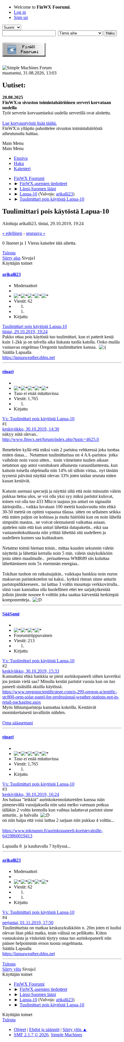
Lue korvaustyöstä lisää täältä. (29, 123)
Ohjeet (20, 1029)
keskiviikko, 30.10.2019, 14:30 (30, 429)
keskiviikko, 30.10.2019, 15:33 (30, 671)
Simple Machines (66, 1034)
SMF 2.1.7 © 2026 (31, 1034)
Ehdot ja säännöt (44, 1029)
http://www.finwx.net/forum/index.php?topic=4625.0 (50, 439)
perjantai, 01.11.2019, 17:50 (27, 922)
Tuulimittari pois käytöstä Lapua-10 (34, 326)
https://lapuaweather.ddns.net (28, 357)
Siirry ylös (11, 969)
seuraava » (35, 233)
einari (8, 371)
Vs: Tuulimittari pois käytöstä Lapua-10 (38, 418)
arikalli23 (64, 193)
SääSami (10, 613)
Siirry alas (11, 258)
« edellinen (12, 233)
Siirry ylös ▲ (75, 1029)
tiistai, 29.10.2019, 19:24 (25, 331)
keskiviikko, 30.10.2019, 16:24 (30, 794)
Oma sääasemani (17, 722)
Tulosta (9, 252)
